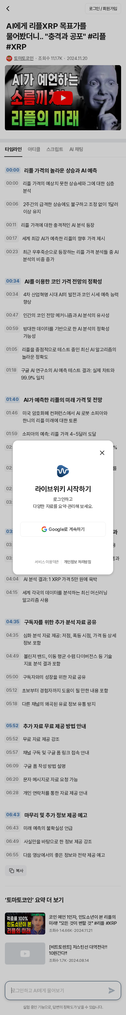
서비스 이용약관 (47, 562)
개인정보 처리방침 (77, 562)
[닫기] (102, 452)
